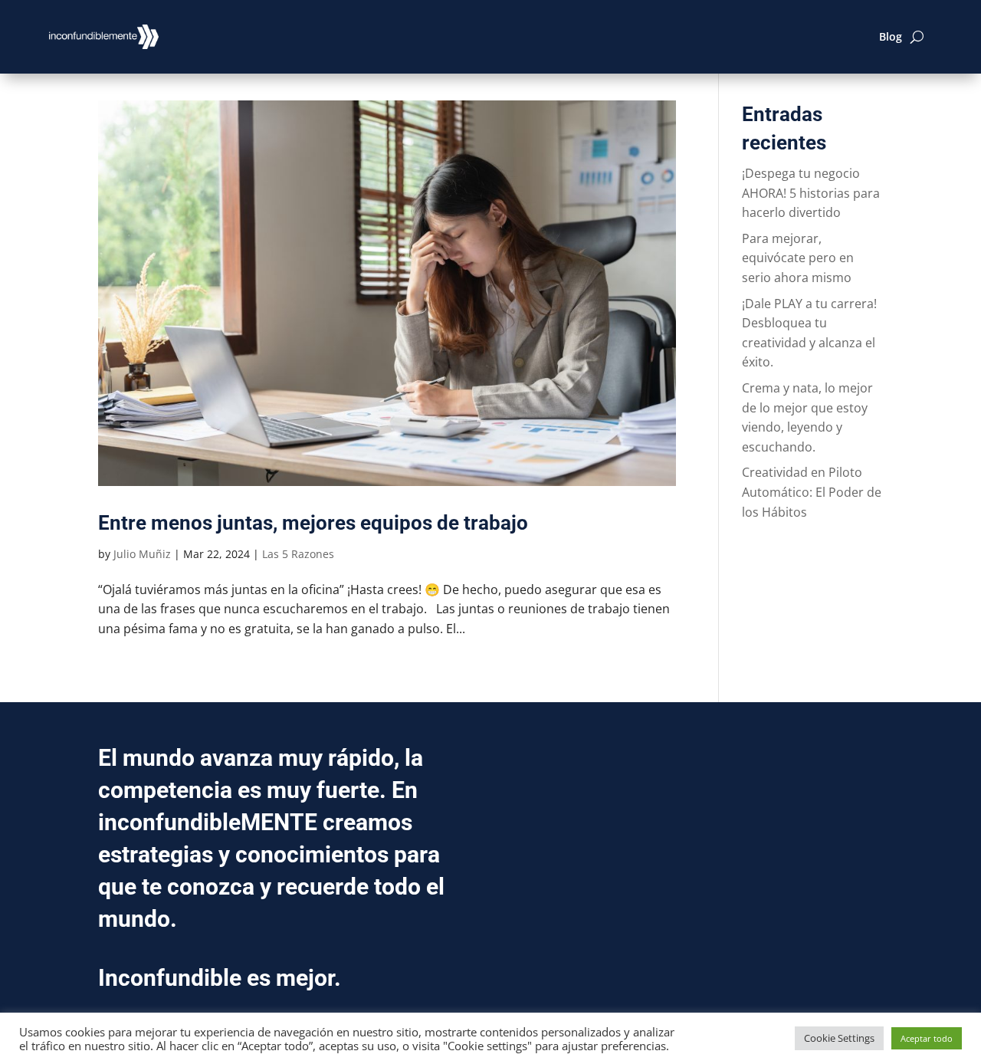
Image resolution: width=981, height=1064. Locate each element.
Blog (890, 36)
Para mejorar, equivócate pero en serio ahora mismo (798, 258)
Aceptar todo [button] (927, 1038)
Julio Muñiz (142, 554)
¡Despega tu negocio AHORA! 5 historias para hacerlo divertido (811, 193)
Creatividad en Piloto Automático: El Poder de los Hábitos (811, 492)
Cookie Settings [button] (839, 1038)
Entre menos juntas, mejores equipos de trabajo (313, 522)
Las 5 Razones (298, 554)
